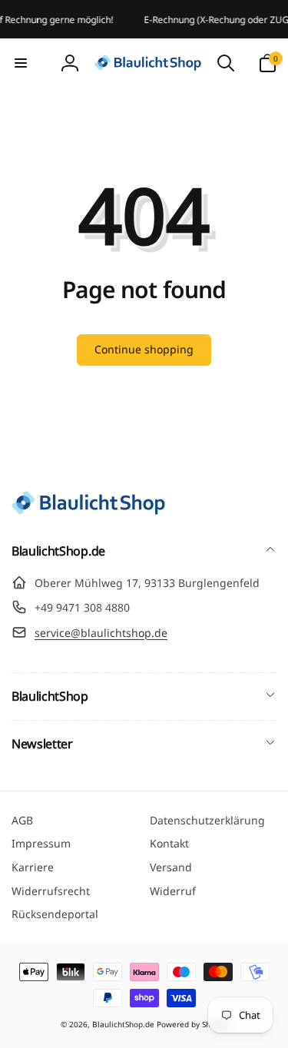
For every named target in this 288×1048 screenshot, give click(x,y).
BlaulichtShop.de (123, 1024)
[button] (21, 63)
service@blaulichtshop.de (101, 632)
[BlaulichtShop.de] (88, 510)
